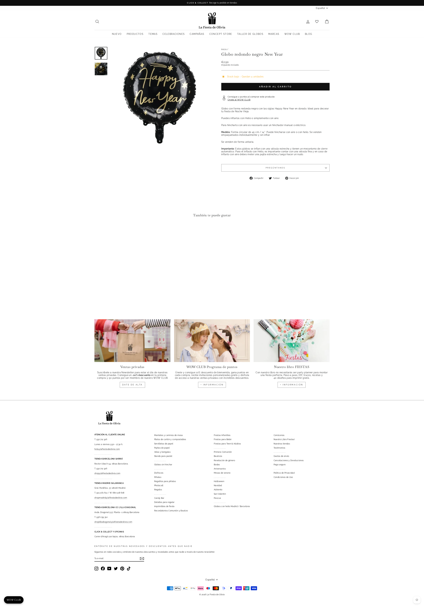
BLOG (308, 34)
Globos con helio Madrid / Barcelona (232, 506)
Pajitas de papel (162, 448)
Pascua (217, 498)
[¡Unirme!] (142, 559)
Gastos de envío (281, 456)
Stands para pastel (163, 456)
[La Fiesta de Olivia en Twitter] (116, 569)
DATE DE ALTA (132, 385)
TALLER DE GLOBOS (250, 34)
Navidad (218, 485)
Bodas (217, 464)
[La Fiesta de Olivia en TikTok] (129, 569)
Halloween (219, 481)
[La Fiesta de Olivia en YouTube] (109, 569)
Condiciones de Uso (283, 477)
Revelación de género (224, 460)
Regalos (158, 489)
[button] (97, 230)
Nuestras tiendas (282, 444)
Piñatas (157, 477)
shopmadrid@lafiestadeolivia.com (110, 498)
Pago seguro (280, 464)
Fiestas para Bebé (222, 439)
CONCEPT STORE (220, 34)
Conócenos (279, 435)
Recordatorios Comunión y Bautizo (171, 511)
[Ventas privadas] (132, 340)
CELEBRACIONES (173, 34)
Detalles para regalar (164, 502)
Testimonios (279, 448)
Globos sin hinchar (163, 464)
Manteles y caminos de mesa (168, 435)
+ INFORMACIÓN (212, 385)
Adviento (218, 489)
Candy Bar (159, 498)
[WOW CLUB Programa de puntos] (212, 340)
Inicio (224, 49)
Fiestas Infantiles (222, 435)
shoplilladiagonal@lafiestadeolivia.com (113, 522)
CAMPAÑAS (197, 34)
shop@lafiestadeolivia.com (107, 473)
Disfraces (158, 473)
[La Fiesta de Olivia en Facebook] (103, 569)
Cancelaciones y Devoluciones (289, 460)
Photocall (158, 485)
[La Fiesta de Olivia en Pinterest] (122, 569)
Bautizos (218, 456)
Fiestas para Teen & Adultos (227, 444)
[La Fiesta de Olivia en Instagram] (96, 569)
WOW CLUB (292, 34)
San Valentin (220, 494)
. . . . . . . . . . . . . (160, 460)
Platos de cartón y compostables (170, 439)
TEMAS (153, 34)
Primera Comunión (223, 452)
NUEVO (117, 34)
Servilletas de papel (163, 444)
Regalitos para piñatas (165, 481)
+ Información (291, 385)
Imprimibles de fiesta (164, 506)
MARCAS (273, 34)
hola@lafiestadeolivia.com (107, 449)
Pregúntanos (275, 168)
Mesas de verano (222, 473)
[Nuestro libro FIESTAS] (292, 340)
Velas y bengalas (162, 452)
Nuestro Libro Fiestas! (284, 439)
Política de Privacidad (284, 473)
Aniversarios (220, 469)
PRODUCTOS (135, 34)
